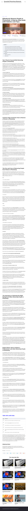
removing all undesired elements (16, 200)
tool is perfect (11, 374)
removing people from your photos (11, 379)
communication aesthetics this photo (19, 324)
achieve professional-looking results (19, 439)
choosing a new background (14, 310)
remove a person (18, 390)
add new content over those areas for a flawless (12, 100)
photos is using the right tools (20, 364)
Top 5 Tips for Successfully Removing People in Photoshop (12, 46)
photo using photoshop (16, 207)
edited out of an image (17, 236)
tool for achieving (20, 355)
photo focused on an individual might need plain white (15, 318)
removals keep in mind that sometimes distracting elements (17, 88)
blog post (7, 359)
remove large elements (16, 80)
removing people (8, 233)
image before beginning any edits (19, 380)
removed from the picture (8, 263)
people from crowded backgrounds (15, 253)
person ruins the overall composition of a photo (18, 181)
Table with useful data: (7, 54)
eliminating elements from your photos (20, 249)
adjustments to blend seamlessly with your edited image (18, 396)
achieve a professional (21, 358)
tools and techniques (20, 191)
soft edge (8, 395)
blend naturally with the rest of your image (18, 96)
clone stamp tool (20, 256)
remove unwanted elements (15, 215)
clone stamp (21, 251)
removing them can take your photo (17, 67)
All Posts (5, 32)
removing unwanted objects (10, 248)
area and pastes (18, 79)
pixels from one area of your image (8, 75)
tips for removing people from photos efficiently (16, 109)
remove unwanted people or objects (15, 301)
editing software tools (18, 343)
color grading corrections (22, 271)
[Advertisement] (14, 10)
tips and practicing (9, 111)
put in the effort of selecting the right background (18, 340)
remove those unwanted (11, 184)
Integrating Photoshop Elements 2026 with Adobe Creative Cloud (8, 479)
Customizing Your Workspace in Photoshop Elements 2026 (7, 491)
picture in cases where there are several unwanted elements (13, 226)
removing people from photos (9, 357)
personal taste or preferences (21, 327)
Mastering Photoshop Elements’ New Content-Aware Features (20, 467)
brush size (8, 370)
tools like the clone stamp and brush (19, 101)
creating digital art (13, 64)
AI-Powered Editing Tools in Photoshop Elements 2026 (6, 467)
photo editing (22, 337)
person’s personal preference (20, 240)
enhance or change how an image (18, 317)
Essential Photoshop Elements (12, 1)
